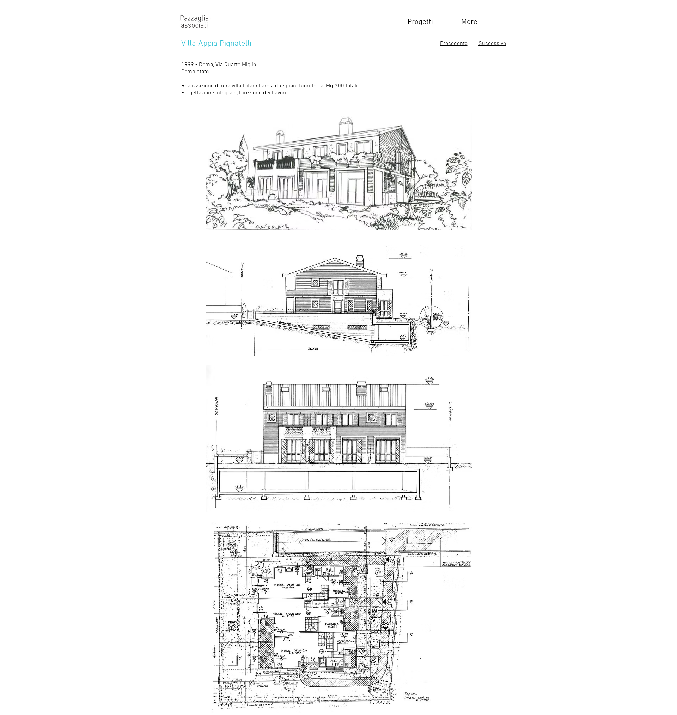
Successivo (492, 43)
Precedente (454, 43)
